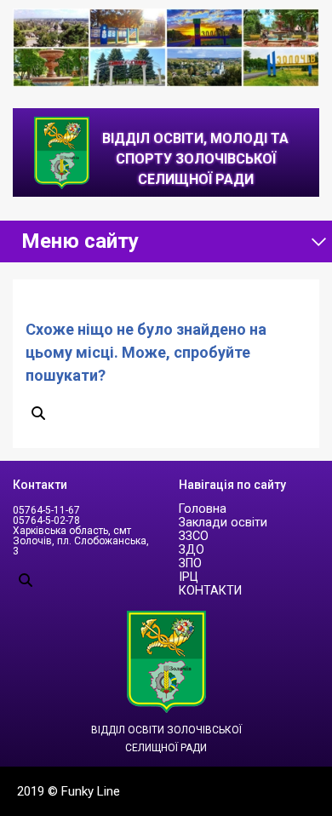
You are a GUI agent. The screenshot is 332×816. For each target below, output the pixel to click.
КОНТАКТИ (210, 590)
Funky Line (90, 791)
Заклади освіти (223, 522)
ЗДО (191, 550)
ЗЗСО (194, 536)
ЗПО (190, 563)
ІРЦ (188, 577)
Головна (202, 509)
